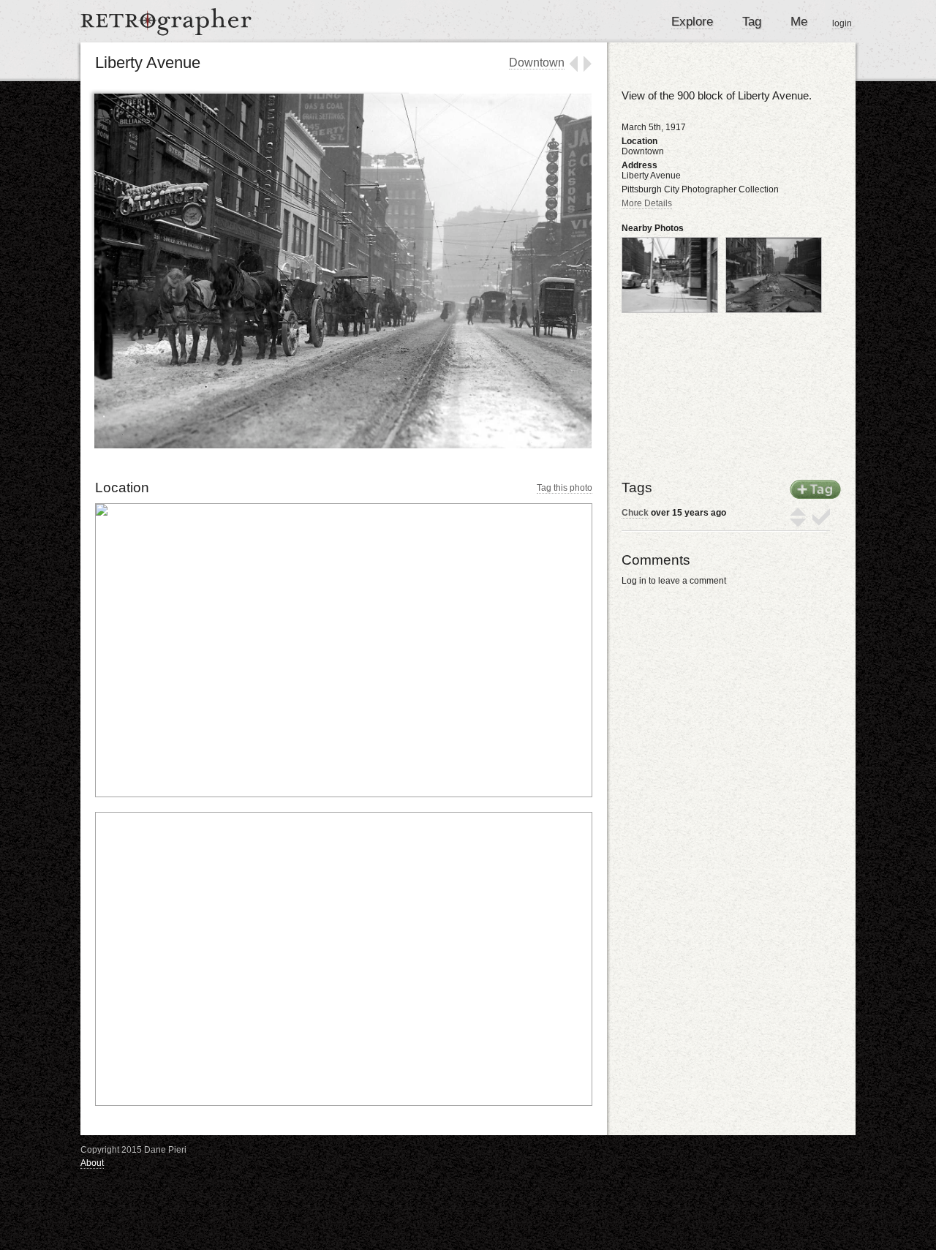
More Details (647, 203)
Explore (692, 22)
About (92, 1163)
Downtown (537, 62)
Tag (751, 22)
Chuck (635, 513)
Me (798, 22)
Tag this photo (564, 488)
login (842, 23)
